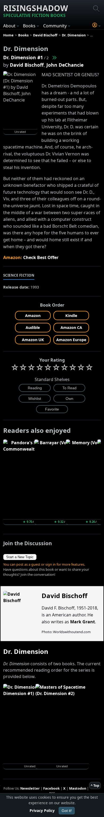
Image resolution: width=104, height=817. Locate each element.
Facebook (51, 788)
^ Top (95, 785)
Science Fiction (19, 275)
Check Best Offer (40, 257)
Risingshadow (35, 10)
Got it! (67, 810)
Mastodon (77, 788)
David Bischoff (27, 65)
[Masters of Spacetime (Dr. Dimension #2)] (54, 57)
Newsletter (30, 788)
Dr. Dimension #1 (23, 57)
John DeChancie (64, 65)
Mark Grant (82, 622)
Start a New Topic (20, 557)
